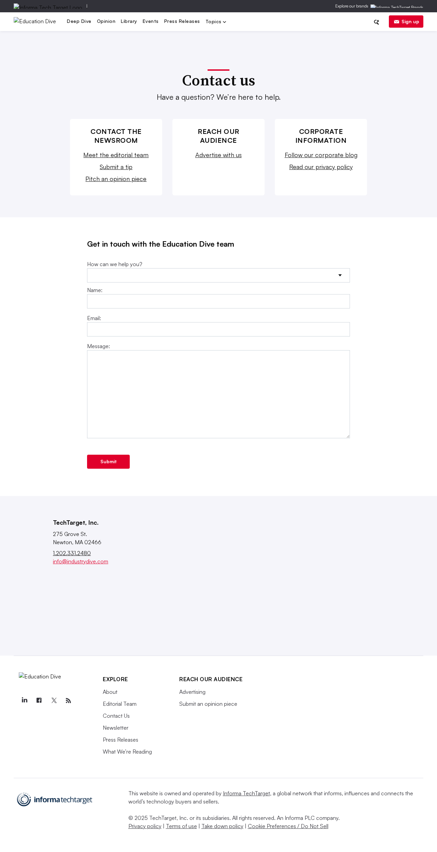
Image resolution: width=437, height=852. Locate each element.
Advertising (192, 691)
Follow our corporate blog (321, 155)
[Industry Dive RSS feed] (68, 700)
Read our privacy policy (321, 166)
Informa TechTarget (246, 793)
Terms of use (181, 826)
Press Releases (182, 21)
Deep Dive (79, 21)
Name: (94, 290)
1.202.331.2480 (72, 553)
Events (151, 21)
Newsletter (115, 727)
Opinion (106, 21)
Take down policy (222, 826)
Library (129, 21)
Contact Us (116, 715)
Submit (108, 461)
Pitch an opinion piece (115, 178)
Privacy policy (144, 826)
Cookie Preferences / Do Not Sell (288, 826)
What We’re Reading (127, 751)
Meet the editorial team (116, 155)
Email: (94, 318)
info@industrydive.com (80, 561)
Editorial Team (120, 703)
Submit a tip (116, 166)
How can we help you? (114, 264)
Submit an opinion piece (208, 703)
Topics (214, 22)
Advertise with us (218, 155)
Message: (98, 346)
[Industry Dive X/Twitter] (53, 700)
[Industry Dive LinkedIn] (24, 700)
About (110, 691)
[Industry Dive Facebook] (39, 700)
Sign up (410, 21)
